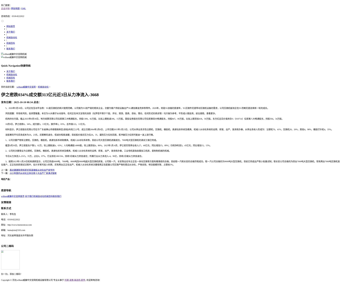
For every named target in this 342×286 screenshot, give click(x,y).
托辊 (67, 280)
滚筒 (71, 280)
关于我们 (10, 32)
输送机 (77, 280)
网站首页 (10, 26)
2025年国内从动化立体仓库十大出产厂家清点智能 (33, 173)
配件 (83, 280)
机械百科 (10, 43)
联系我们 (10, 49)
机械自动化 (11, 37)
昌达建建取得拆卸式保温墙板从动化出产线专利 (32, 170)
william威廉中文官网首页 (12, 196)
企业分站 (5, 8)
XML (23, 8)
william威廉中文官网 (26, 87)
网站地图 (15, 8)
